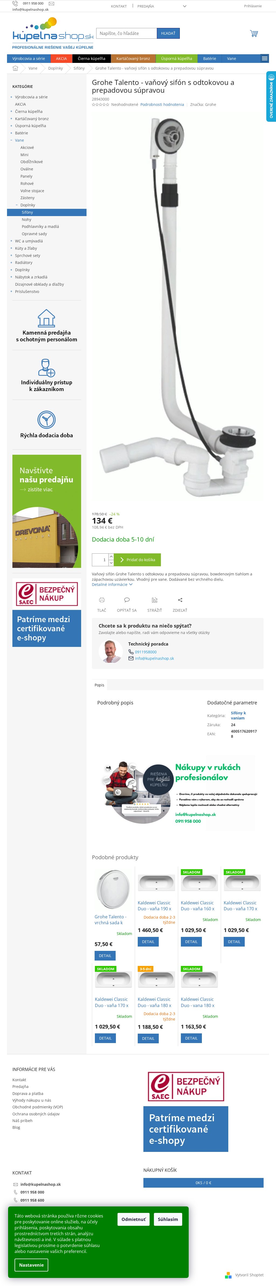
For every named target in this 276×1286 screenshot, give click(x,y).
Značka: (203, 104)
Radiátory (23, 262)
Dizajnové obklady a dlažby (39, 284)
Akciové (27, 147)
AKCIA (20, 104)
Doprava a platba (27, 1093)
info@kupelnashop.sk (154, 658)
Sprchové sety (27, 255)
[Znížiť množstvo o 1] (111, 563)
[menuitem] (28, 58)
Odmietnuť (134, 1219)
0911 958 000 (32, 1192)
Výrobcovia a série (31, 96)
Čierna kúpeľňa (29, 111)
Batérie (21, 132)
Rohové (27, 183)
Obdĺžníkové (31, 161)
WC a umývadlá (29, 240)
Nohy (26, 219)
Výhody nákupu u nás (31, 1100)
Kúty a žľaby (26, 248)
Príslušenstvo (27, 291)
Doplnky (27, 204)
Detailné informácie (109, 584)
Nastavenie (31, 1265)
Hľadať (168, 33)
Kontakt (119, 6)
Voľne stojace (32, 190)
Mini (24, 154)
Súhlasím (168, 1219)
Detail (105, 955)
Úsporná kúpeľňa (30, 125)
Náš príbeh (22, 1120)
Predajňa (145, 6)
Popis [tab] (99, 684)
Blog (16, 1127)
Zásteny (27, 197)
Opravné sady (34, 233)
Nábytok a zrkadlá (31, 277)
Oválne (26, 168)
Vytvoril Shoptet (249, 1274)
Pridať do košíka (141, 559)
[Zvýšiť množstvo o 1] (111, 557)
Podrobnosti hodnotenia (162, 104)
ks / (203, 1182)
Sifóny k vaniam (238, 715)
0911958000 (146, 651)
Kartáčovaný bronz (32, 118)
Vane (19, 140)
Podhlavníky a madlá (40, 226)
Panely (26, 176)
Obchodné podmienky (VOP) (37, 1106)
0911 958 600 (32, 1200)
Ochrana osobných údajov (36, 1113)
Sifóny (27, 212)
